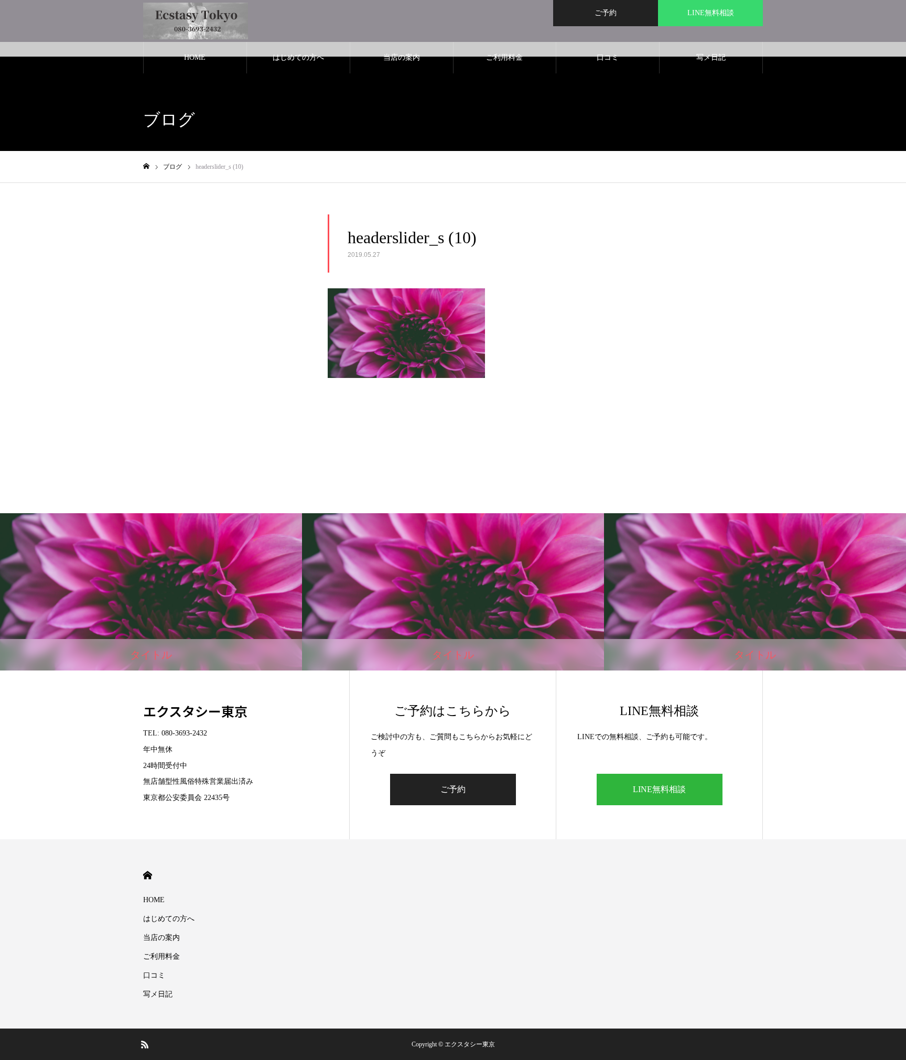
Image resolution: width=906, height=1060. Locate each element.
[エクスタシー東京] (195, 21)
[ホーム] (146, 166)
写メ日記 (711, 57)
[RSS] (144, 1044)
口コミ (608, 57)
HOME (195, 57)
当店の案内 (401, 57)
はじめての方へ (298, 57)
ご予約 (606, 13)
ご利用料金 (504, 57)
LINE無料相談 (710, 13)
